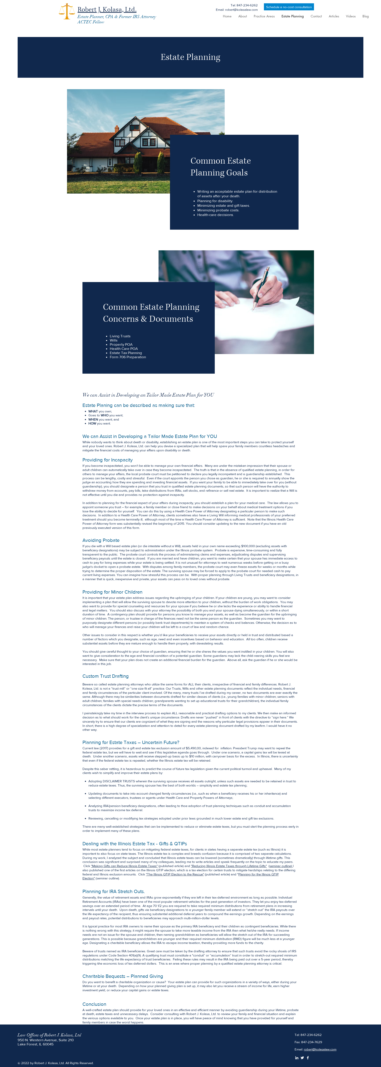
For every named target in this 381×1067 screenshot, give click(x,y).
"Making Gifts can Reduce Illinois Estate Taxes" (124, 866)
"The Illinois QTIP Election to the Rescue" (175, 874)
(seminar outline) (281, 866)
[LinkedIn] (297, 1058)
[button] (264, 16)
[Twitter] (302, 1058)
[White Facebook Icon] (308, 1058)
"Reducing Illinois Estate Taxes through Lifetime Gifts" (229, 866)
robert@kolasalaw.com (320, 1049)
